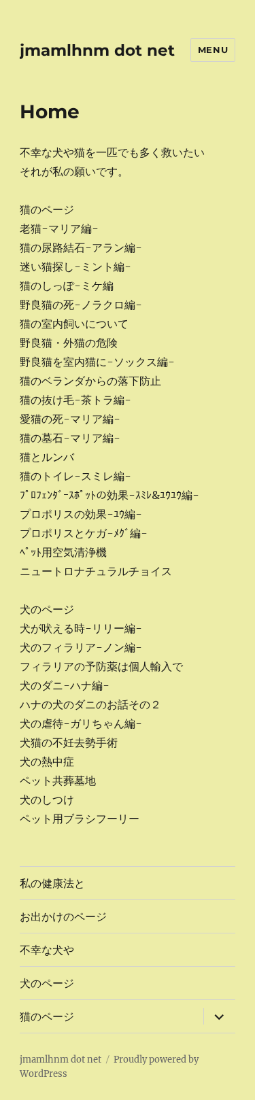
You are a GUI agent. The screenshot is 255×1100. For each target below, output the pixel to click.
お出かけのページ (63, 916)
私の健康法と (52, 883)
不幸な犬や (47, 950)
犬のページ (47, 983)
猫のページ (47, 1016)
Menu (213, 49)
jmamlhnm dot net (97, 50)
